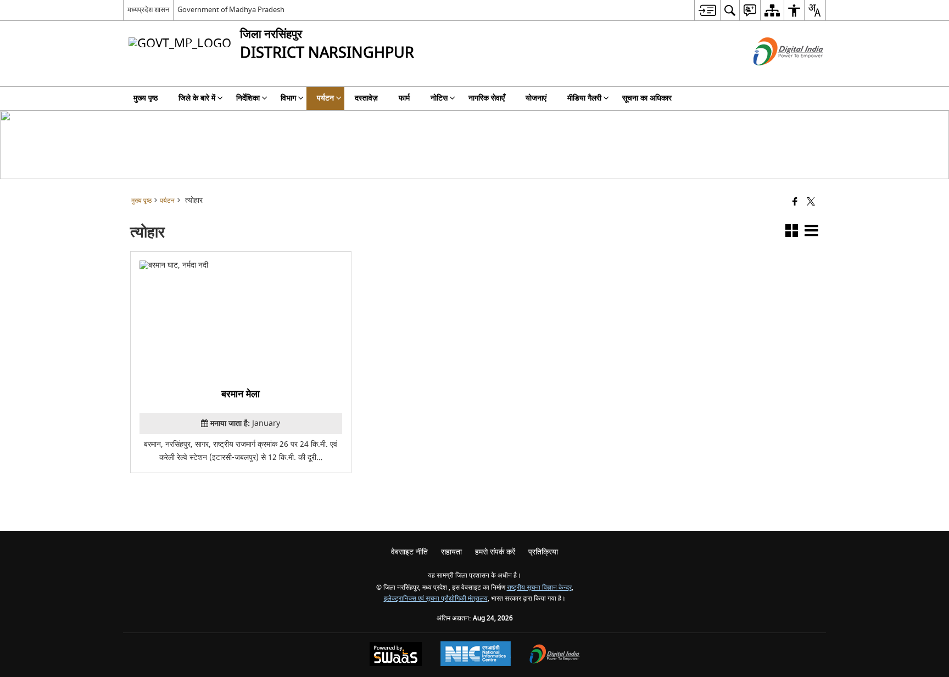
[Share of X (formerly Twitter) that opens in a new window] (811, 202)
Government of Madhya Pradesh (230, 9)
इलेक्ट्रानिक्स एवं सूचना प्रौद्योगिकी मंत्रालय (436, 598)
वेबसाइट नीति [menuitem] (409, 552)
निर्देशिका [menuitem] (248, 98)
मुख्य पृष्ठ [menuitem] (145, 98)
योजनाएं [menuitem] (536, 98)
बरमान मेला (241, 394)
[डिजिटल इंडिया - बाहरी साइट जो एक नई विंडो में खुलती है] (774, 75)
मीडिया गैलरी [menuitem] (584, 98)
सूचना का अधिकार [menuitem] (647, 98)
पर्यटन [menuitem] (325, 98)
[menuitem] (707, 10)
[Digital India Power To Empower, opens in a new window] (554, 655)
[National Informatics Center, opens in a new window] (475, 655)
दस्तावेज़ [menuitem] (366, 98)
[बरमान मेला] (240, 318)
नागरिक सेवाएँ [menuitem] (486, 98)
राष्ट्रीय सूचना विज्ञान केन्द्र (539, 587)
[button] (791, 232)
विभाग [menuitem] (288, 98)
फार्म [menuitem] (404, 98)
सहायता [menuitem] (451, 552)
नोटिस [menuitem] (439, 98)
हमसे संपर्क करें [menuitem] (495, 552)
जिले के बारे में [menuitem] (196, 98)
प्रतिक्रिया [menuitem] (543, 552)
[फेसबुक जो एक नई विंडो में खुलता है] (795, 202)
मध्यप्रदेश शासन (148, 9)
